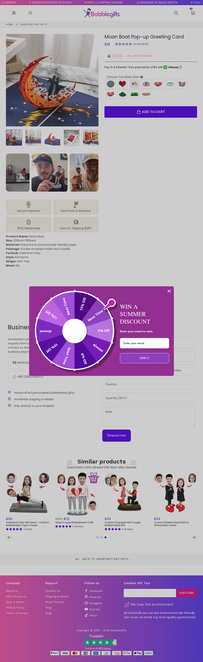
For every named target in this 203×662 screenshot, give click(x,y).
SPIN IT (144, 358)
